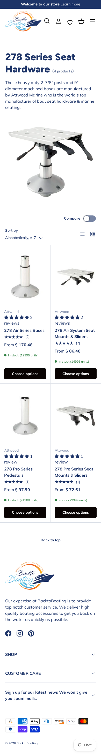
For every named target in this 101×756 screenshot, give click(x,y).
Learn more (70, 4)
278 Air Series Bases (24, 330)
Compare (72, 218)
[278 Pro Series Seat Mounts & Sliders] (76, 416)
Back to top (51, 540)
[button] (81, 21)
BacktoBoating (27, 743)
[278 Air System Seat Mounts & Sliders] (76, 277)
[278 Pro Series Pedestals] (25, 416)
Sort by (11, 230)
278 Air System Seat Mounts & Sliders (75, 333)
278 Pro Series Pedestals (18, 472)
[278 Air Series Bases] (25, 277)
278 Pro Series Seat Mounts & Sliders (74, 472)
